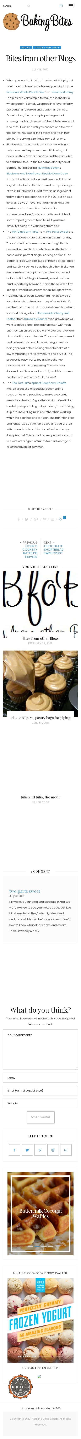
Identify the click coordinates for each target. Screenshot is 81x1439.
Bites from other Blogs (41, 638)
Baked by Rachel (35, 319)
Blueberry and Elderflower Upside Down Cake (37, 174)
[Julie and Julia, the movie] (40, 763)
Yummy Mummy (62, 92)
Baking (26, 47)
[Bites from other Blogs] (40, 604)
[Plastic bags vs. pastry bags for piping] (40, 684)
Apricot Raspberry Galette (48, 383)
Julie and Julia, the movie (40, 797)
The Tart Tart (20, 383)
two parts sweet (24, 890)
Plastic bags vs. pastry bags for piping (40, 717)
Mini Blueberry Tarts (25, 232)
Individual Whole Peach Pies (25, 92)
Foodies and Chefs (47, 47)
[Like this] (61, 519)
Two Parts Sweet (57, 232)
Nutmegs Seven (48, 168)
